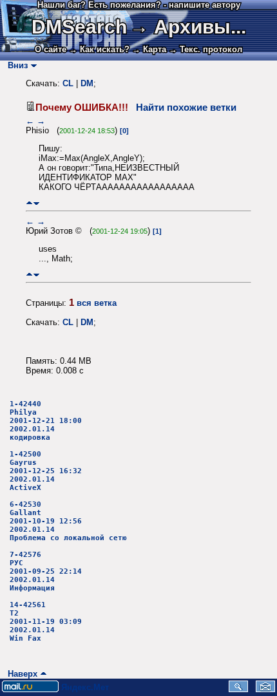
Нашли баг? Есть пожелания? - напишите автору (138, 5)
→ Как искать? (99, 49)
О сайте (50, 49)
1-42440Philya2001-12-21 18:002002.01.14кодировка (46, 421)
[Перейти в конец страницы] (36, 203)
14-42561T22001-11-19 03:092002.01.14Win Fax (46, 622)
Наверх (20, 674)
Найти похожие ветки (186, 107)
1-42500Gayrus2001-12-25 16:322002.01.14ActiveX (46, 471)
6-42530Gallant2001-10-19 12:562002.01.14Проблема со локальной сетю (68, 521)
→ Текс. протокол (205, 49)
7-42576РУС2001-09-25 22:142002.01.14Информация (46, 571)
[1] (157, 231)
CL (67, 83)
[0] (124, 131)
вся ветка (97, 303)
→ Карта (149, 49)
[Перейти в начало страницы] (29, 203)
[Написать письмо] (265, 689)
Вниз (15, 65)
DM (87, 83)
